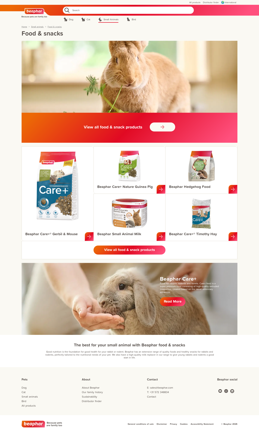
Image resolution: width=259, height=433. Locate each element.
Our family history (92, 392)
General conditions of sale (141, 423)
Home (24, 27)
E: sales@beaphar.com (160, 387)
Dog (24, 387)
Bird (24, 401)
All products (29, 405)
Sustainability (89, 396)
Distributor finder (92, 401)
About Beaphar (91, 387)
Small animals (37, 27)
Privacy (173, 423)
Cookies (184, 423)
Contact (151, 396)
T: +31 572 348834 (158, 392)
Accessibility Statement (202, 423)
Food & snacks (55, 27)
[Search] (66, 10)
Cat (23, 392)
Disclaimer (162, 423)
